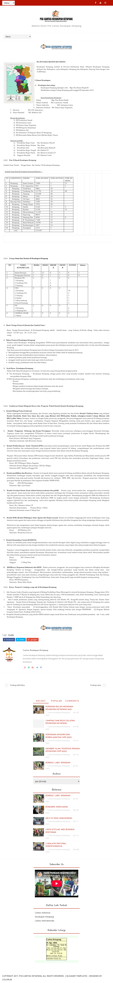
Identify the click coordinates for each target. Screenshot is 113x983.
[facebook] (96, 3)
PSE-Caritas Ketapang (30, 976)
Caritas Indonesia (42, 912)
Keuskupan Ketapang (44, 916)
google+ (33, 640)
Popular (56, 701)
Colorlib (7, 979)
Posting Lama (95, 685)
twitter (21, 640)
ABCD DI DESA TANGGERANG (58, 818)
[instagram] (105, 3)
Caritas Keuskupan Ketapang (35, 650)
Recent (41, 701)
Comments (72, 701)
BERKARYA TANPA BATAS (56, 807)
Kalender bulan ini (53, 958)
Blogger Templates (76, 976)
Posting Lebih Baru (17, 685)
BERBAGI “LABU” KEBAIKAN (57, 763)
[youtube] (100, 3)
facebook (10, 640)
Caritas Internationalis (44, 920)
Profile (11, 635)
